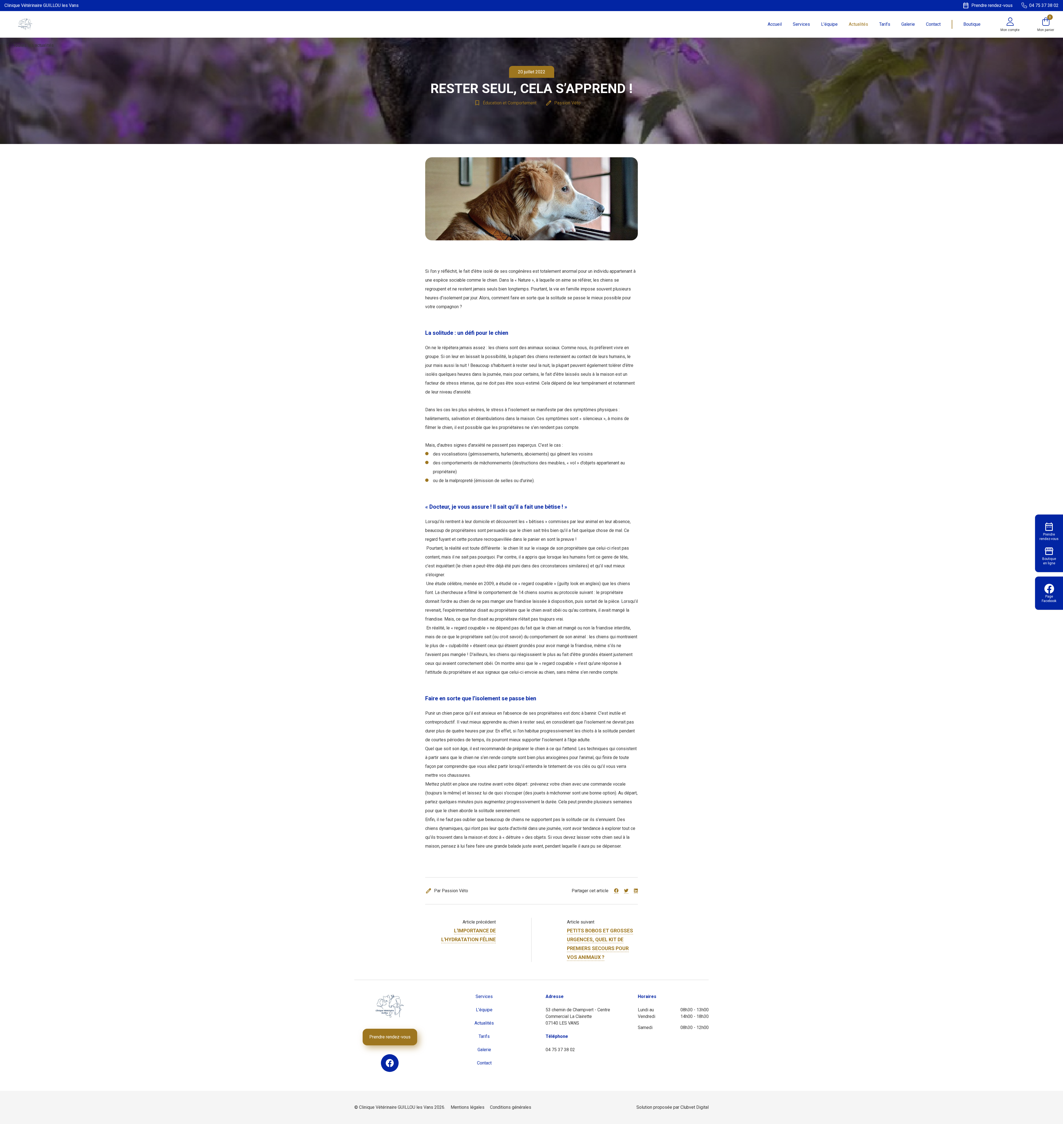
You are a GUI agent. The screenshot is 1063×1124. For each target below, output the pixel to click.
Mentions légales (467, 1107)
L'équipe (829, 24)
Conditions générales (510, 1107)
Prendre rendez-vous (390, 1037)
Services (801, 24)
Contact (933, 24)
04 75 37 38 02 (560, 1049)
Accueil (775, 24)
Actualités (858, 24)
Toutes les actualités (29, 45)
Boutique (972, 24)
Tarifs (884, 24)
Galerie (908, 24)
